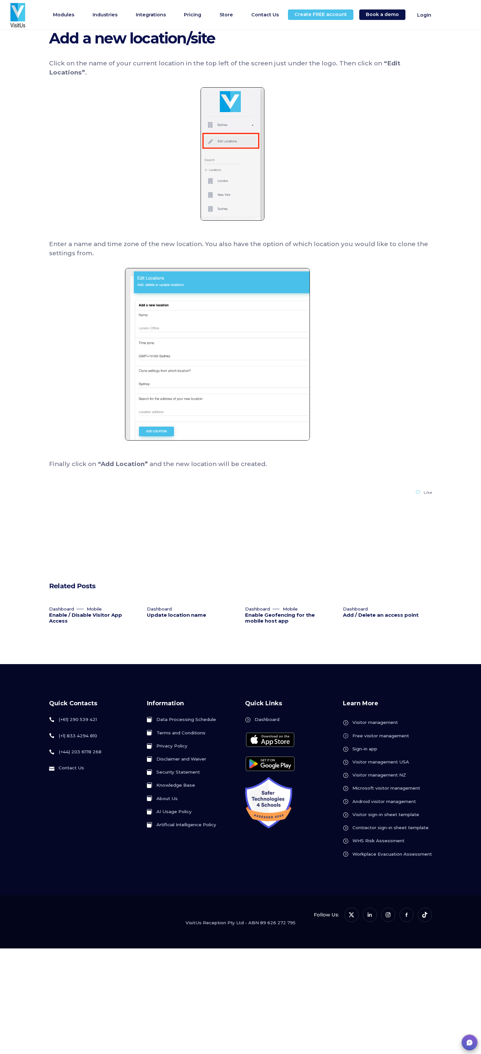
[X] (352, 915)
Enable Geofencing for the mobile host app (280, 618)
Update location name (176, 615)
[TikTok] (425, 915)
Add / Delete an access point (381, 615)
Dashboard (61, 608)
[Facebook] (407, 915)
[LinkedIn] (370, 915)
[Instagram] (388, 915)
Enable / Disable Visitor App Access (85, 618)
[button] (469, 1042)
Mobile (94, 608)
